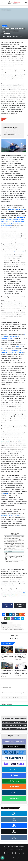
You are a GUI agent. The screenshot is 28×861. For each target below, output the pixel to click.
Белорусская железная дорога (8, 625)
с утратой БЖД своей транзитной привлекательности (13, 336)
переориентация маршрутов (8, 627)
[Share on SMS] (8, 618)
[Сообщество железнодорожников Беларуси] (14, 2)
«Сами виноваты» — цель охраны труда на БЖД (7, 656)
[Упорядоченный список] (10, 698)
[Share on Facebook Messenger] (18, 618)
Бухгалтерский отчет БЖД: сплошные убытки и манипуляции (21, 672)
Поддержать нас (7, 605)
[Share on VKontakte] (13, 614)
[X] (15, 638)
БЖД (19, 625)
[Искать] (26, 3)
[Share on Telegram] (15, 618)
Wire (15, 792)
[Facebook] (13, 638)
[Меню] (2, 3)
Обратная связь (14, 746)
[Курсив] (4, 698)
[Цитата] (13, 698)
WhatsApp (15, 798)
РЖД (18, 627)
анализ (9, 622)
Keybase (15, 787)
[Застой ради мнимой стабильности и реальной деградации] (21, 649)
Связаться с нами (20, 605)
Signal (15, 775)
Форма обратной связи (14, 741)
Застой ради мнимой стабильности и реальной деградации (20, 656)
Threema (15, 781)
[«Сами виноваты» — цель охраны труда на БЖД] (7, 649)
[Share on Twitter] (7, 614)
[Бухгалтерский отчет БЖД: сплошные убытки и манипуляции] (21, 665)
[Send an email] (10, 36)
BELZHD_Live (6, 36)
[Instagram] (17, 638)
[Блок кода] (15, 698)
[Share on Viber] (12, 618)
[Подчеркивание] (6, 698)
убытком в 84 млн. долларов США (15, 221)
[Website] (11, 638)
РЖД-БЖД (4, 629)
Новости (9, 10)
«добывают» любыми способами (10, 515)
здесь (15, 251)
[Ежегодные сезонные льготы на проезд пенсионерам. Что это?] (7, 665)
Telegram (15, 769)
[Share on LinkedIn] (10, 614)
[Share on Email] (17, 614)
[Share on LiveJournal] (22, 618)
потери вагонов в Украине (16, 352)
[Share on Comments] (5, 618)
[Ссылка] (17, 698)
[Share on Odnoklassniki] (20, 614)
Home (4, 10)
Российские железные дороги (16, 629)
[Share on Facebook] (3, 614)
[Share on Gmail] (23, 614)
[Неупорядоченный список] (12, 698)
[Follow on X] (9, 36)
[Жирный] (2, 698)
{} (19, 697)
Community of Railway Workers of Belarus (14, 849)
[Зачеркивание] (8, 698)
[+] (21, 697)
